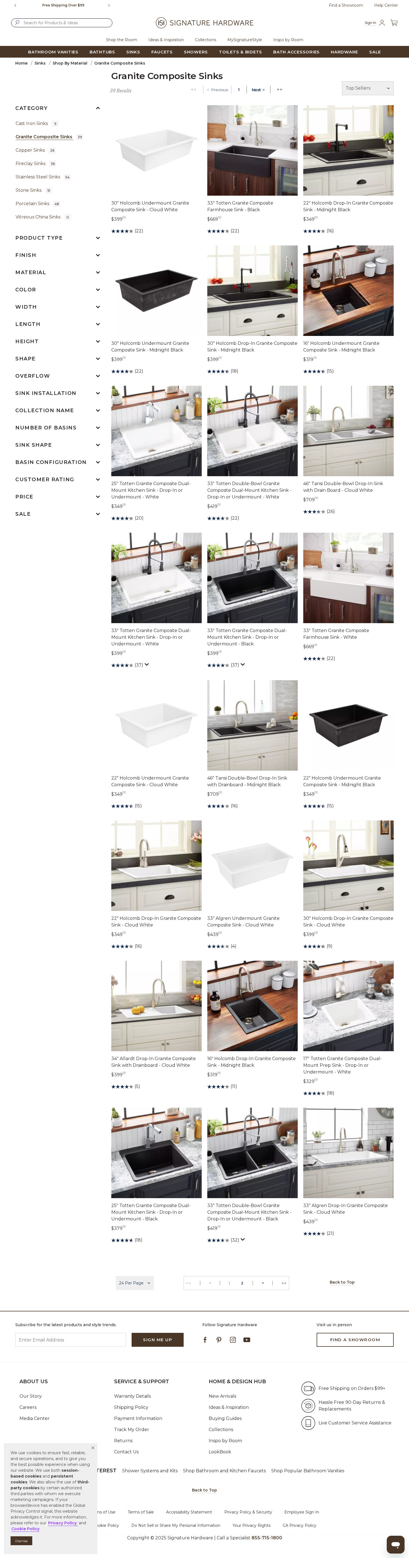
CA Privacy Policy (299, 1525)
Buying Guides (225, 1418)
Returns (123, 1440)
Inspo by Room (225, 1440)
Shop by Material (70, 63)
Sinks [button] (133, 52)
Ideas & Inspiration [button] (166, 39)
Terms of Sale (141, 1512)
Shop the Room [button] (121, 39)
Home (21, 63)
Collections (221, 1429)
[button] (93, 1447)
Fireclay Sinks (35, 163)
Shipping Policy (131, 1407)
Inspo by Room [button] (288, 39)
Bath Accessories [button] (296, 52)
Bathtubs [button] (102, 52)
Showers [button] (196, 52)
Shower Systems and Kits (150, 1470)
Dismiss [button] (21, 1541)
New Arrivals (222, 1396)
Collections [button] (205, 39)
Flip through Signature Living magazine (63, 5)
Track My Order (131, 1429)
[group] (63, 5)
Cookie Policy (106, 1525)
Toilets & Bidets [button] (240, 52)
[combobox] (61, 22)
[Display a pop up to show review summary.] (147, 665)
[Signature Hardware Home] (204, 22)
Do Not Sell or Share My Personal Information (175, 1525)
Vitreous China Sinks (42, 217)
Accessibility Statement (189, 1512)
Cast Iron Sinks (36, 123)
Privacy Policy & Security (248, 1512)
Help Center (386, 5)
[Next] (111, 5)
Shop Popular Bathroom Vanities (307, 1470)
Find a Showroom (346, 5)
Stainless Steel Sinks (43, 177)
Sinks (40, 63)
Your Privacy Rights (251, 1525)
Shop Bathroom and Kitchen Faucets (224, 1470)
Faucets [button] (162, 52)
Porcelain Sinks (37, 203)
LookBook (220, 1451)
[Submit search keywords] (17, 22)
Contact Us (126, 1451)
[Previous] (15, 5)
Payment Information (138, 1418)
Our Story (30, 1396)
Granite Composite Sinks (49, 136)
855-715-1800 (267, 1537)
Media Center (34, 1418)
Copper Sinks (35, 150)
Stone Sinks (33, 190)
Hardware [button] (344, 52)
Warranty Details (132, 1396)
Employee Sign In (301, 1512)
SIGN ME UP (157, 1339)
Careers (27, 1407)
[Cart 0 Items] (394, 22)
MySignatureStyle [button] (244, 39)
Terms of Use (102, 1512)
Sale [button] (375, 52)
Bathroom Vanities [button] (53, 52)
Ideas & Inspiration (229, 1407)
